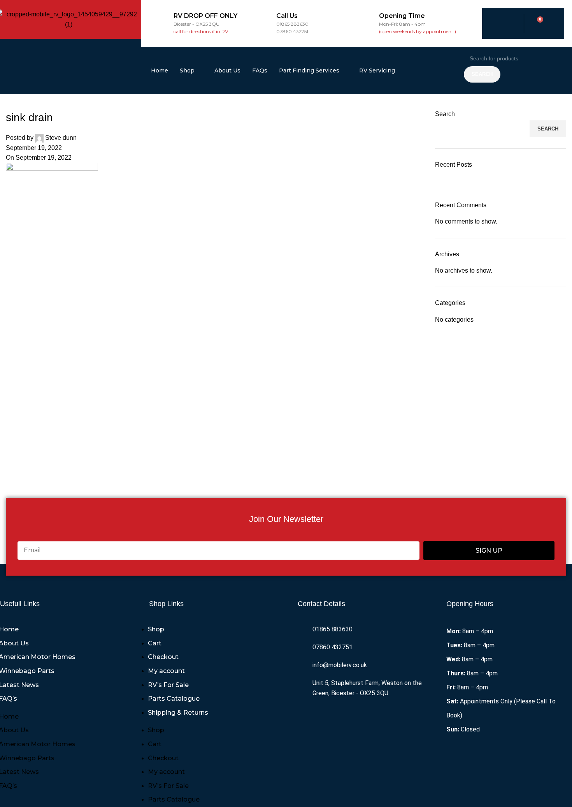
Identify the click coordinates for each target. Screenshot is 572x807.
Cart (154, 643)
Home (159, 70)
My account (166, 671)
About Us (227, 70)
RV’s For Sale (168, 685)
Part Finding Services (309, 70)
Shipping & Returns (178, 712)
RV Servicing (377, 70)
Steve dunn (61, 137)
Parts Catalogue (174, 698)
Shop (187, 70)
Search (445, 114)
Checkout (163, 657)
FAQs (259, 70)
